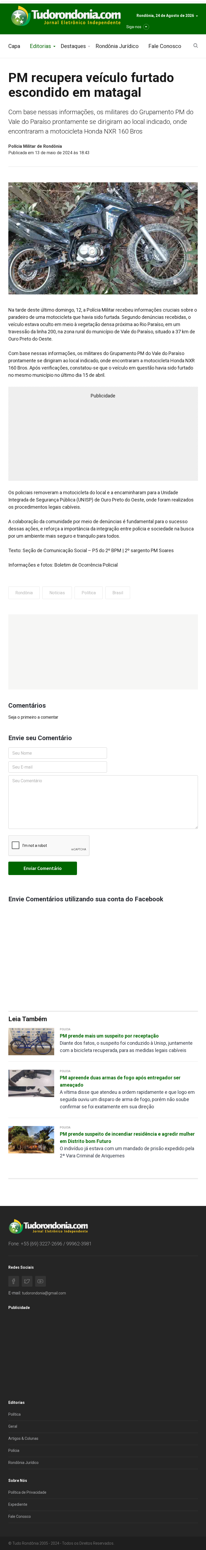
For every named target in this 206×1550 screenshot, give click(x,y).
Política (89, 592)
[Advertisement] (103, 651)
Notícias (57, 592)
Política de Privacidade (27, 1492)
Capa (14, 46)
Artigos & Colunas (23, 1438)
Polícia (13, 1450)
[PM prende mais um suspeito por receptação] (31, 1041)
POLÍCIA (65, 1029)
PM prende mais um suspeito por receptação (109, 1036)
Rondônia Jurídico (117, 46)
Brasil (117, 592)
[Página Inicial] (65, 16)
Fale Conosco (164, 46)
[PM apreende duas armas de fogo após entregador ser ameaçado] (31, 1083)
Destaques (73, 46)
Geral (12, 1426)
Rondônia (24, 592)
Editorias (40, 46)
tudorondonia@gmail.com (44, 1293)
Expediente (17, 1504)
